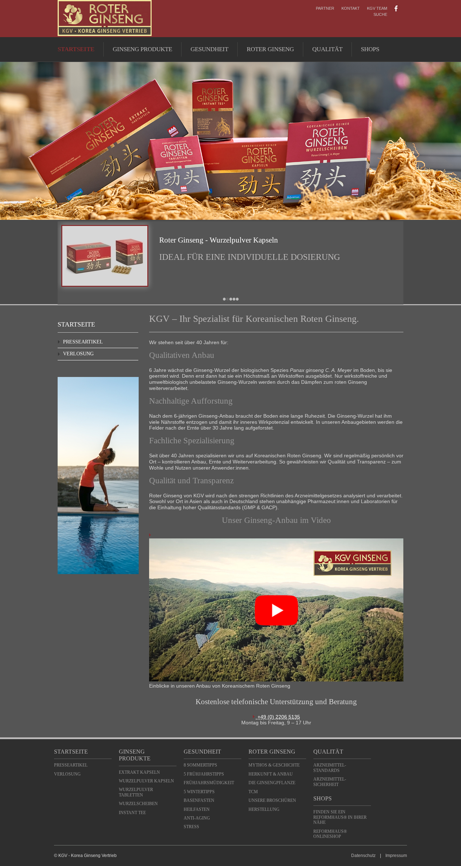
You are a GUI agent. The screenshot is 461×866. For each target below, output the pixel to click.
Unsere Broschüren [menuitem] (272, 800)
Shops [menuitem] (370, 49)
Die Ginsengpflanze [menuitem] (272, 782)
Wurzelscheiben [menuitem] (138, 803)
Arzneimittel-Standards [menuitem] (329, 768)
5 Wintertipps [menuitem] (199, 791)
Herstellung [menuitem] (264, 809)
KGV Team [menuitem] (377, 8)
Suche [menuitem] (380, 14)
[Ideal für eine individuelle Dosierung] (104, 285)
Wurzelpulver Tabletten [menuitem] (136, 792)
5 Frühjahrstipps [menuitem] (204, 774)
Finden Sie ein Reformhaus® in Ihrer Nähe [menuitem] (340, 817)
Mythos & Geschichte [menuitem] (274, 765)
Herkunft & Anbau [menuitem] (271, 774)
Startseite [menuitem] (76, 49)
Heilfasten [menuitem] (197, 809)
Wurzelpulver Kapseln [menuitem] (146, 780)
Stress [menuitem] (191, 826)
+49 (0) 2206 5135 (278, 717)
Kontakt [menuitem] (350, 8)
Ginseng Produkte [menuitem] (142, 49)
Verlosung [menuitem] (78, 353)
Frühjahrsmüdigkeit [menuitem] (209, 782)
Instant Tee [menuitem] (132, 812)
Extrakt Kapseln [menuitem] (139, 772)
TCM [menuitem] (253, 791)
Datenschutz (363, 855)
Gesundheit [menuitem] (209, 49)
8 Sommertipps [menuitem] (200, 765)
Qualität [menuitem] (327, 49)
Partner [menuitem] (325, 8)
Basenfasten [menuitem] (199, 800)
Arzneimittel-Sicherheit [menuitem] (329, 782)
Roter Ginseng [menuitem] (270, 49)
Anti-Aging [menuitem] (197, 818)
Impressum (396, 855)
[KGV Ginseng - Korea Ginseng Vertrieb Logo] (105, 34)
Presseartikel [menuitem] (83, 342)
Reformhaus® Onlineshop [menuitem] (330, 834)
